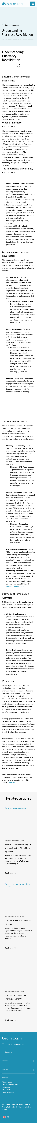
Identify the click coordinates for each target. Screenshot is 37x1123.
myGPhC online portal (15, 586)
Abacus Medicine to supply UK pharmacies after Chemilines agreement (18, 848)
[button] (32, 4)
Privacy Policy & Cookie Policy (12, 1107)
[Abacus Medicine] (13, 3)
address (12, 782)
